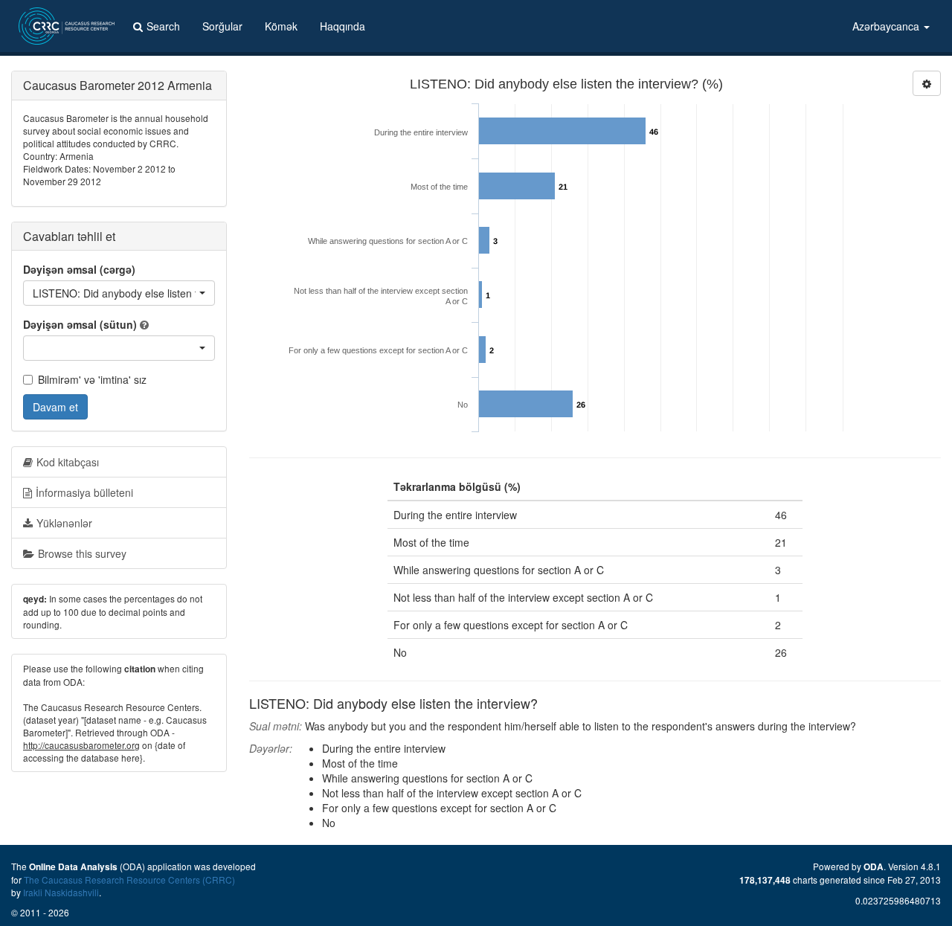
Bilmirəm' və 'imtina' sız (92, 379)
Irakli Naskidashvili (61, 892)
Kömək (281, 26)
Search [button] (163, 26)
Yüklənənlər (64, 522)
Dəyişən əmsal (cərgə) (79, 269)
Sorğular (222, 26)
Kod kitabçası (67, 461)
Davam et (55, 406)
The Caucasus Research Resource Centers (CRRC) (129, 879)
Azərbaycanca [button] (887, 26)
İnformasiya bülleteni (84, 492)
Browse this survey (82, 553)
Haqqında (342, 26)
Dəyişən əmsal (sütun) (80, 324)
